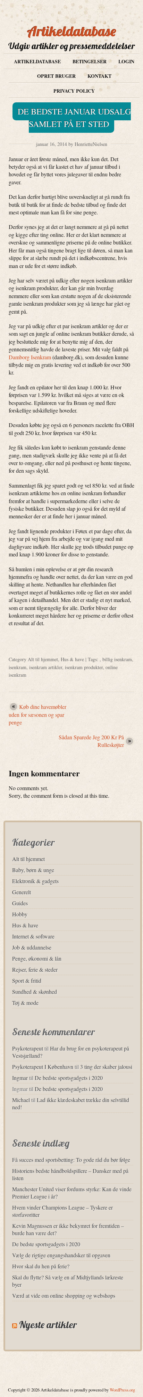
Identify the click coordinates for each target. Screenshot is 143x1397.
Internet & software (33, 936)
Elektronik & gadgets (35, 881)
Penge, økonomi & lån (36, 958)
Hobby (19, 914)
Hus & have (72, 659)
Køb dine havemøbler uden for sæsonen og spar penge (37, 714)
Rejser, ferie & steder (35, 969)
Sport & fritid (26, 980)
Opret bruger (56, 76)
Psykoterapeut (27, 1048)
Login (126, 61)
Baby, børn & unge (33, 869)
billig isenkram (117, 659)
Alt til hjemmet (43, 659)
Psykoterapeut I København (42, 1066)
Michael (21, 1099)
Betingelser (90, 61)
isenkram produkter (84, 667)
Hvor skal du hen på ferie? (40, 1266)
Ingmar (20, 1077)
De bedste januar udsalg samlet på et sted (74, 117)
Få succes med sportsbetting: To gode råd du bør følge (71, 1159)
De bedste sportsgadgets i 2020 (69, 1077)
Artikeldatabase (71, 31)
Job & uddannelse (31, 947)
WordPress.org (122, 1390)
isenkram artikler (45, 667)
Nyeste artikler (48, 1325)
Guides (20, 903)
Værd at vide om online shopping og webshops (63, 1295)
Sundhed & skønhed (34, 991)
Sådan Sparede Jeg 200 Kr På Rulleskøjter (91, 740)
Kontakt (99, 76)
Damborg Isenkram (30, 357)
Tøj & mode (25, 1002)
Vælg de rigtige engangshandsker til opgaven (61, 1255)
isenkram (17, 667)
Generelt (21, 892)
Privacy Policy (74, 90)
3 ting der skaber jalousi (106, 1066)
